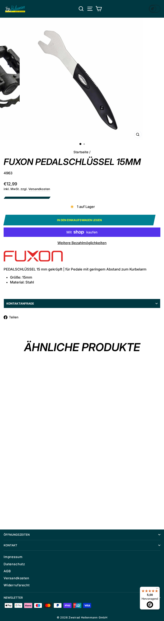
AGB (7, 571)
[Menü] (157, 589)
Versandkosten (39, 189)
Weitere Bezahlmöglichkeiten (82, 243)
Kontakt (10, 545)
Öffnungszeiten (17, 534)
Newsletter (13, 597)
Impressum (13, 557)
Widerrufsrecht (17, 585)
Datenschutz (14, 564)
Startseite (80, 152)
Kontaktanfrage (20, 303)
